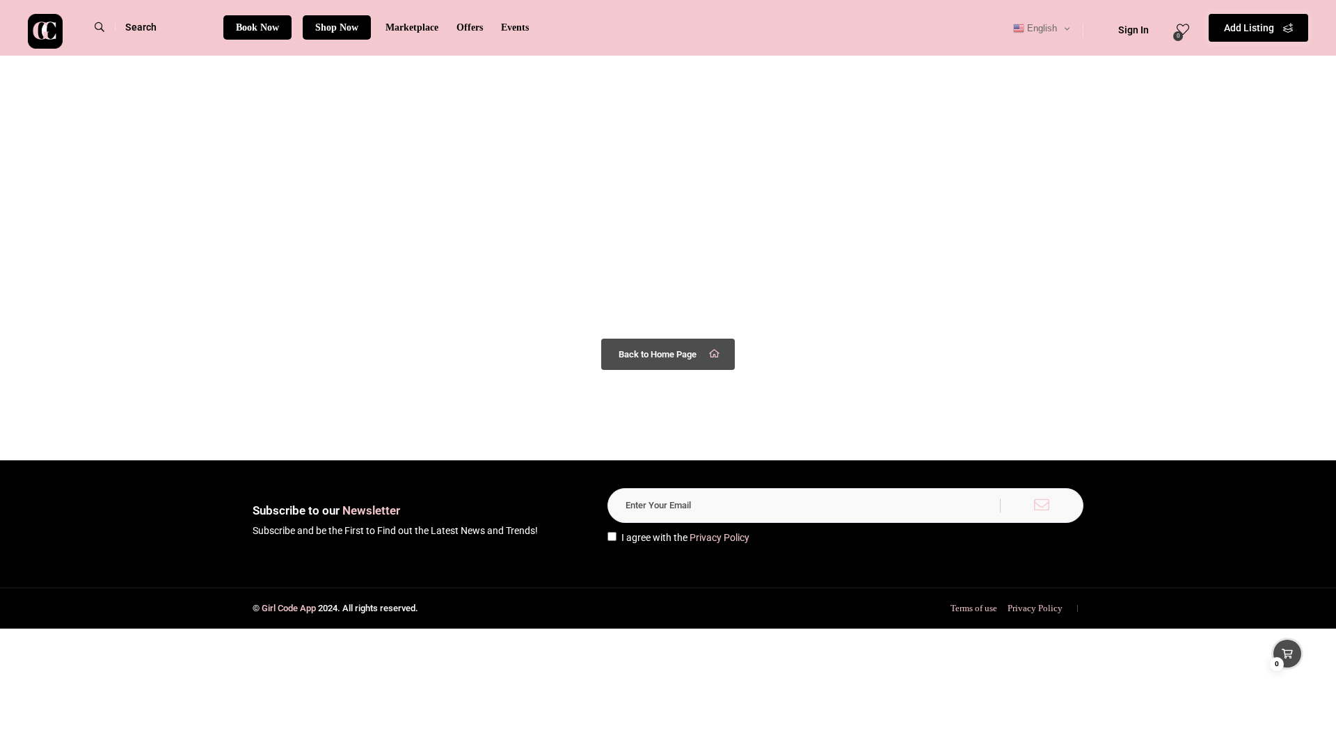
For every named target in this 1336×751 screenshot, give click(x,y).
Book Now (257, 27)
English (1040, 28)
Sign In (1133, 29)
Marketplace (411, 27)
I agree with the (685, 537)
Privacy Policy (719, 537)
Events (515, 27)
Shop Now (336, 27)
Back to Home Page (658, 354)
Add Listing (1250, 27)
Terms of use (974, 608)
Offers (469, 27)
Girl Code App (289, 608)
